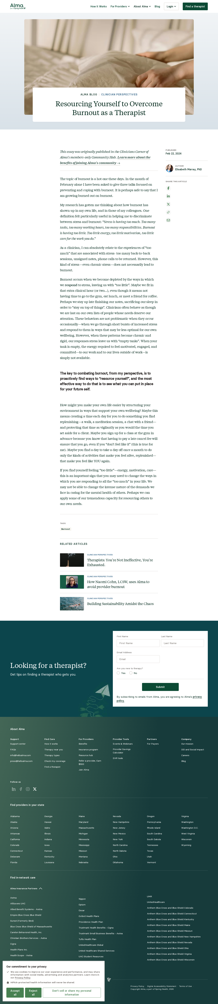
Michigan (83, 833)
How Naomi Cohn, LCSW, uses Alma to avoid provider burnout (118, 584)
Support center (18, 743)
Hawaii (47, 822)
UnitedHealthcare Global (91, 945)
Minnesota (84, 839)
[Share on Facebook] (168, 188)
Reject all (33, 992)
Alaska (13, 822)
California (15, 839)
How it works (51, 743)
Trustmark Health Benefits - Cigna (96, 927)
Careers (185, 755)
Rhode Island (153, 828)
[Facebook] (20, 789)
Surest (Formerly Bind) (22, 920)
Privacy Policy (137, 986)
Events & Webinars (123, 743)
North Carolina (120, 845)
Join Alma (84, 769)
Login (170, 6)
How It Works (98, 6)
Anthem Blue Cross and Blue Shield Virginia (169, 954)
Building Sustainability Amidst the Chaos (120, 603)
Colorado (14, 845)
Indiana (48, 839)
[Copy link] (168, 212)
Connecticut (16, 851)
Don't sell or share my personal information (71, 992)
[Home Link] (17, 6)
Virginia (185, 816)
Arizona (14, 828)
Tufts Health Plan (87, 939)
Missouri (83, 851)
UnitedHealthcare (156, 902)
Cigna (13, 944)
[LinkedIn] (13, 789)
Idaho (47, 828)
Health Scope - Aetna (21, 955)
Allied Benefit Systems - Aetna (26, 909)
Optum (82, 904)
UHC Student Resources (91, 956)
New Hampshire (121, 822)
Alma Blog (88, 94)
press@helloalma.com (21, 761)
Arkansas (15, 833)
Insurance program (88, 749)
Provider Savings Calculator (122, 751)
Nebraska (83, 862)
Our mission (187, 743)
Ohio (115, 856)
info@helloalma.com (20, 755)
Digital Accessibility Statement (161, 986)
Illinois (47, 833)
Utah (149, 856)
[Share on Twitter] (168, 204)
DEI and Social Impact (192, 749)
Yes (123, 673)
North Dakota (119, 851)
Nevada (117, 816)
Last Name (166, 636)
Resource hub (86, 755)
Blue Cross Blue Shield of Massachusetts (31, 926)
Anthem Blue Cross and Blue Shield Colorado (170, 908)
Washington (187, 822)
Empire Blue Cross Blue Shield (25, 915)
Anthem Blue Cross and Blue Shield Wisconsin (171, 959)
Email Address (124, 652)
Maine (82, 816)
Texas (150, 851)
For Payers (152, 743)
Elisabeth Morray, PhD (188, 169)
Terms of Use (185, 986)
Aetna (13, 897)
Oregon (150, 816)
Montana (83, 856)
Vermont (151, 862)
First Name (122, 636)
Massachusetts (86, 828)
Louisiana (49, 862)
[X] (34, 789)
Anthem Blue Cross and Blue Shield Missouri (169, 931)
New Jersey (119, 828)
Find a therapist (195, 6)
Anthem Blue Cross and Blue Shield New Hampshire (173, 936)
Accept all (15, 992)
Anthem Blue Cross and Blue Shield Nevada (169, 942)
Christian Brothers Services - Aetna (28, 938)
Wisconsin (186, 839)
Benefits (83, 743)
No (135, 673)
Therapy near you (53, 749)
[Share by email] (168, 220)
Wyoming (186, 845)
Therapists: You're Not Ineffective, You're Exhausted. (120, 562)
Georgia (48, 816)
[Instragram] (27, 789)
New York (118, 839)
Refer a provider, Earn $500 (90, 762)
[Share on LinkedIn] (168, 196)
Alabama (14, 816)
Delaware (15, 856)
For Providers (119, 6)
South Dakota (154, 839)
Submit (160, 687)
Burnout (65, 529)
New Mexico (119, 833)
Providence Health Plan (91, 922)
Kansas (48, 851)
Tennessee (152, 845)
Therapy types (52, 755)
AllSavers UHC (17, 903)
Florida (13, 862)
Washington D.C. (189, 828)
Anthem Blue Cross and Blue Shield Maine (168, 925)
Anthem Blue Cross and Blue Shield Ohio (168, 948)
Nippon (82, 899)
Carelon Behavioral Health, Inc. (26, 932)
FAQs (13, 749)
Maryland (83, 822)
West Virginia (188, 833)
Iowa (46, 845)
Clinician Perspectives (119, 94)
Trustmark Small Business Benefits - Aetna (101, 933)
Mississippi (84, 845)
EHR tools (118, 758)
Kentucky (49, 856)
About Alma (141, 6)
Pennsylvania (154, 822)
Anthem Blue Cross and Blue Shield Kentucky (170, 919)
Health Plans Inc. (18, 949)
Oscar (82, 910)
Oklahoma (118, 862)
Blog (157, 6)
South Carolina (154, 833)
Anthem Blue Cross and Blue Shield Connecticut (171, 913)
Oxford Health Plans (89, 916)
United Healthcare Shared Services (96, 950)
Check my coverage (54, 761)
